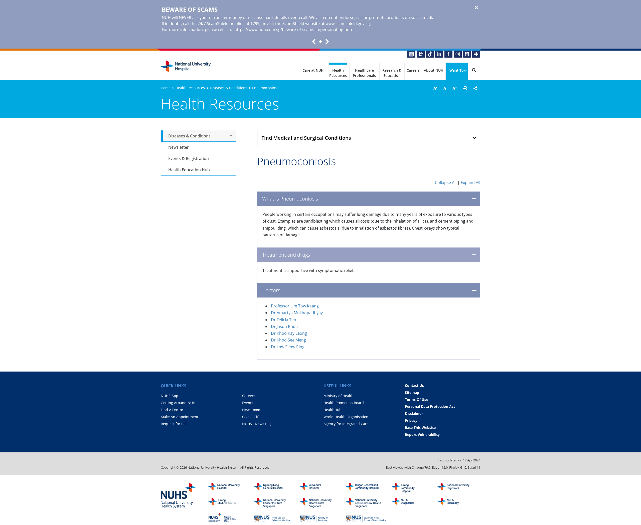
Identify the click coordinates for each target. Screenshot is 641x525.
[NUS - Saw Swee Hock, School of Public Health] (366, 518)
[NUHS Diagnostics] (412, 503)
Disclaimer (414, 413)
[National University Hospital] (186, 66)
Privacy (411, 420)
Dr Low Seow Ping (287, 346)
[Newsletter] (411, 54)
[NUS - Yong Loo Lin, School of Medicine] (274, 518)
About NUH (433, 70)
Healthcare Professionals (364, 73)
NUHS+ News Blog (257, 423)
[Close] (476, 8)
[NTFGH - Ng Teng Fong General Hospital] (274, 488)
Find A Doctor (172, 409)
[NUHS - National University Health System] (178, 496)
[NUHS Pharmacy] (457, 503)
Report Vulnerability (422, 434)
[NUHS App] (421, 54)
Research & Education (391, 73)
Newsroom (251, 409)
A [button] (435, 88)
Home (166, 87)
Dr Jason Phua (284, 326)
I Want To (455, 70)
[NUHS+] (476, 54)
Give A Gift (251, 416)
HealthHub (333, 409)
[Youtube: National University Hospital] (467, 54)
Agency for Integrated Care (346, 423)
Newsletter (178, 147)
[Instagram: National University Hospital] (458, 54)
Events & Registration (188, 158)
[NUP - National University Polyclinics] (457, 488)
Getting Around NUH (178, 402)
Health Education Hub (189, 169)
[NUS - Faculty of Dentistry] (320, 518)
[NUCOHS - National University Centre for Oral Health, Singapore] (366, 503)
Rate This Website (420, 427)
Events (247, 402)
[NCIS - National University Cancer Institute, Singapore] (274, 503)
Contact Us (414, 385)
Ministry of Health (339, 395)
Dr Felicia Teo (283, 319)
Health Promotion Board (344, 402)
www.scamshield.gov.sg (348, 23)
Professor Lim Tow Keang (295, 306)
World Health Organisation (346, 416)
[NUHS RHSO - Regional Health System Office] (228, 518)
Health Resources (338, 73)
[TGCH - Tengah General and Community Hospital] (366, 488)
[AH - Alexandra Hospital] (320, 488)
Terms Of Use (416, 399)
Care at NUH (313, 70)
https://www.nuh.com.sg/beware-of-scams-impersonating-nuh (293, 29)
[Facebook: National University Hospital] (448, 54)
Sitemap (412, 392)
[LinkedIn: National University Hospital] (439, 54)
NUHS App (169, 395)
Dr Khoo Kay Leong (289, 333)
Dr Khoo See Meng (288, 340)
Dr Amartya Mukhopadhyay (297, 312)
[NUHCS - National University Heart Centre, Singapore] (320, 503)
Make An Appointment (179, 416)
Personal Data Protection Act (430, 406)
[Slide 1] (320, 41)
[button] (465, 88)
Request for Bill (174, 423)
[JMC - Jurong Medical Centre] (228, 503)
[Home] (228, 488)
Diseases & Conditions (228, 87)
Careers (413, 70)
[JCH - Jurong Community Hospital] (412, 488)
